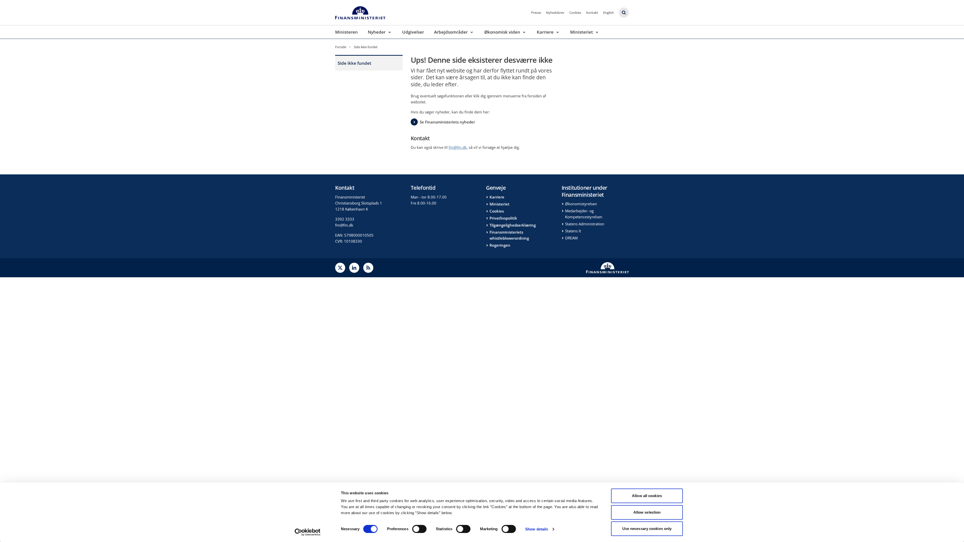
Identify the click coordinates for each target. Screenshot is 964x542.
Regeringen (500, 245)
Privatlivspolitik (503, 218)
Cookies (575, 12)
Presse (536, 12)
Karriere (545, 32)
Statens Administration (584, 223)
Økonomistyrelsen (581, 203)
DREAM (571, 237)
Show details (536, 529)
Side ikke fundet (354, 63)
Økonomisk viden (502, 32)
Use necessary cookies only (647, 528)
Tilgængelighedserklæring (513, 225)
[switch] (419, 529)
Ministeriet (581, 32)
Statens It (573, 230)
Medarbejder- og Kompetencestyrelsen (583, 213)
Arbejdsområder (451, 32)
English (608, 12)
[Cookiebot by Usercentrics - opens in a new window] (308, 532)
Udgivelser (413, 32)
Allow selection (647, 512)
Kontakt (592, 12)
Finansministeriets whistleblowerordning (509, 235)
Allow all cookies (647, 496)
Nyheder (377, 32)
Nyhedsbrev (555, 12)
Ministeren (346, 32)
